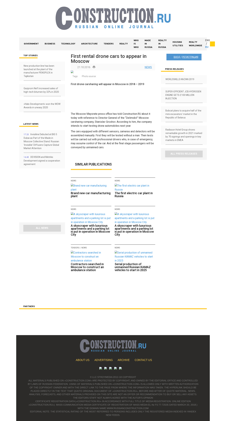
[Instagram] (110, 368)
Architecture (89, 44)
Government (31, 44)
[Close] (212, 43)
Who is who (136, 44)
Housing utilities (178, 44)
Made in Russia (148, 44)
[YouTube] (105, 368)
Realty (123, 44)
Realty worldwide (195, 44)
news (148, 67)
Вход (177, 57)
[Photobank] (100, 368)
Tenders (108, 44)
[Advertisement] (39, 197)
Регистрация (190, 57)
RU (206, 47)
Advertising (103, 360)
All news (42, 228)
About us (83, 360)
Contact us (143, 360)
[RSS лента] (115, 368)
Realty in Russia (162, 44)
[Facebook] (120, 368)
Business (50, 44)
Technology (68, 44)
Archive (124, 360)
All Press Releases (184, 154)
